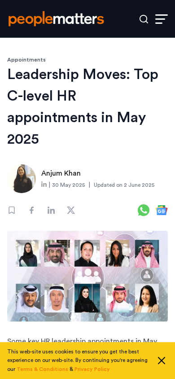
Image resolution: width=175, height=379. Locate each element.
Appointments (26, 59)
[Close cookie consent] (161, 360)
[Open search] (144, 19)
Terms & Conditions (42, 369)
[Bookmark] (11, 210)
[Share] (31, 210)
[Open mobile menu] (161, 19)
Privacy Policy (92, 369)
